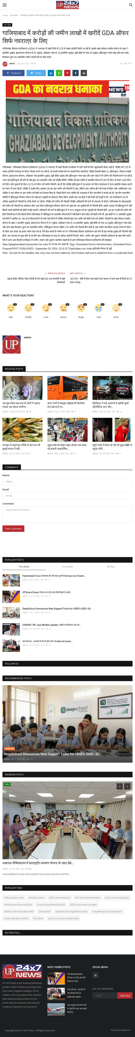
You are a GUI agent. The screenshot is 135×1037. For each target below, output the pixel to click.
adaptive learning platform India (71, 911)
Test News (38, 918)
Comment (8, 503)
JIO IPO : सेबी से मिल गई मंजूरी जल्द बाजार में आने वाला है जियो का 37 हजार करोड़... (101, 280)
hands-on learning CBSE (117, 897)
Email (5, 489)
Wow (116, 317)
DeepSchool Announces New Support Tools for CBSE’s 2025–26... (57, 608)
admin (12, 63)
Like (11, 317)
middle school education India (19, 911)
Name (5, 475)
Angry (81, 317)
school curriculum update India (63, 918)
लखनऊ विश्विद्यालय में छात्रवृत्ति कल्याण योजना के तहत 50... (38, 863)
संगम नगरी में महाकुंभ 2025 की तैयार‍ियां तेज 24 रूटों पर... (66, 405)
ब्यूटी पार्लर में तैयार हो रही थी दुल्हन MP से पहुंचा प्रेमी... (112, 447)
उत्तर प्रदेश (13, 15)
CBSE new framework (59, 897)
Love (46, 317)
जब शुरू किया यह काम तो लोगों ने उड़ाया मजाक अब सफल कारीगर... (21, 405)
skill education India (14, 897)
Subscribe (125, 995)
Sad (99, 317)
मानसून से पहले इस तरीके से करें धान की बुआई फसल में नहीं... (21, 447)
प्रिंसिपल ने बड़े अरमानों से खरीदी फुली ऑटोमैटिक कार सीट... (111, 405)
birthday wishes (36, 897)
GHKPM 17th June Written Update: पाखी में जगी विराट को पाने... (51, 625)
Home (5, 15)
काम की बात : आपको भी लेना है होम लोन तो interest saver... (47, 641)
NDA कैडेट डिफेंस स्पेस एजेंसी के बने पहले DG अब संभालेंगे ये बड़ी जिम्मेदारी (36, 280)
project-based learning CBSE (51, 904)
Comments (11, 467)
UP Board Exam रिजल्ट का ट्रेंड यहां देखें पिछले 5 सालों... (47, 592)
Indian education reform (16, 918)
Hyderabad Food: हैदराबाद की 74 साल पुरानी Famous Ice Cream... (54, 576)
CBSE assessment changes (83, 904)
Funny (63, 317)
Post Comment (13, 528)
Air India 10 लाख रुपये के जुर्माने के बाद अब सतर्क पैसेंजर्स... (77, 1008)
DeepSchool (45, 911)
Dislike (28, 317)
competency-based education (107, 911)
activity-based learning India (18, 904)
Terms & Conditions (120, 1030)
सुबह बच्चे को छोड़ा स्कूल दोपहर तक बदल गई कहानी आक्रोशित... (66, 447)
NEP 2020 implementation (87, 897)
